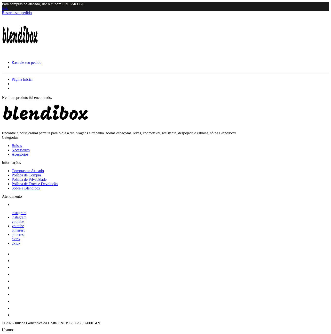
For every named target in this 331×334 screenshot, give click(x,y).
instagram (19, 213)
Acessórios (20, 154)
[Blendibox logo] (20, 54)
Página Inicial (22, 79)
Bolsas (17, 146)
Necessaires (21, 150)
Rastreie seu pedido (17, 13)
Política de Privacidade (29, 179)
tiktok (16, 239)
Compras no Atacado (28, 171)
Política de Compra (26, 175)
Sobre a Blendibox (26, 188)
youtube (18, 221)
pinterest (18, 230)
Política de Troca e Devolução (35, 184)
